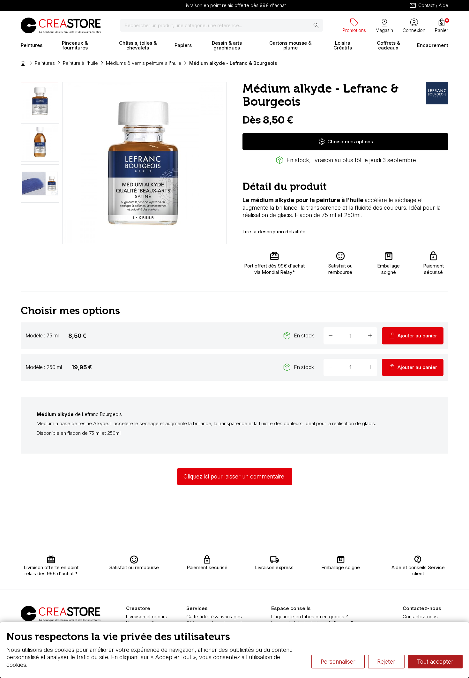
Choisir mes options (345, 141)
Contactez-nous (420, 617)
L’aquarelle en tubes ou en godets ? (309, 617)
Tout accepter (435, 661)
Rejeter (386, 661)
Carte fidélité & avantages (214, 617)
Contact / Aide (428, 5)
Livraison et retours (146, 617)
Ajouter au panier (412, 335)
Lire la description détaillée (273, 232)
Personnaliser (338, 661)
